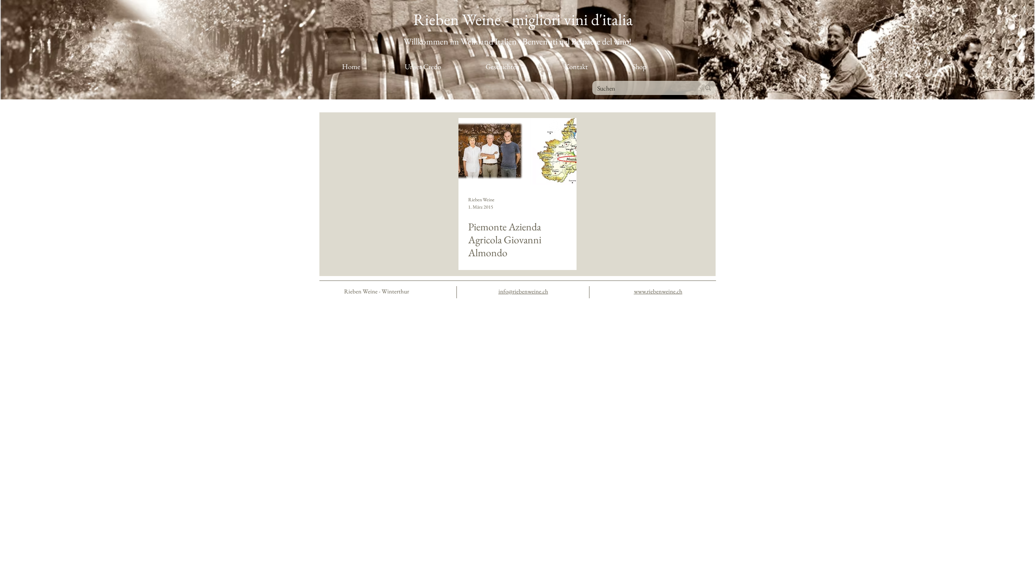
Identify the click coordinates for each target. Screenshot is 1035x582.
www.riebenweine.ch (658, 291)
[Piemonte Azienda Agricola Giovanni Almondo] (517, 151)
